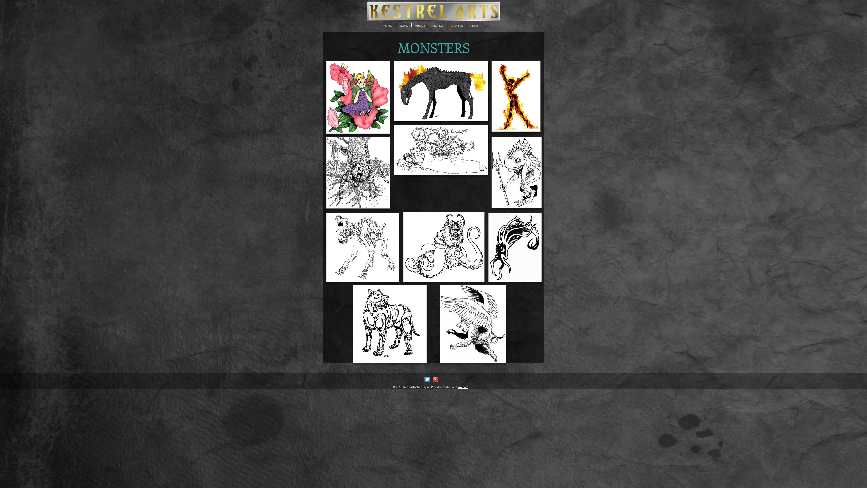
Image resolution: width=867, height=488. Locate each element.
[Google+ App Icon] (435, 379)
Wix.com (463, 387)
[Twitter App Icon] (427, 379)
